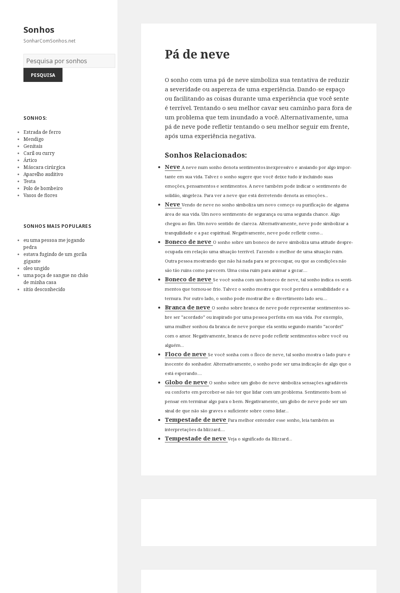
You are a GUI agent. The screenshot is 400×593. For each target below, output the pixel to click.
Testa (29, 181)
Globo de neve (187, 382)
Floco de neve (186, 354)
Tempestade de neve (196, 419)
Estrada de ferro (42, 132)
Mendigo (33, 139)
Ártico (30, 160)
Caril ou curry (39, 153)
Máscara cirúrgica (44, 167)
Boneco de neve (189, 241)
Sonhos (38, 29)
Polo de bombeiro (43, 188)
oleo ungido (36, 268)
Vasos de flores (40, 195)
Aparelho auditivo (43, 174)
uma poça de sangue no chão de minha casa (55, 279)
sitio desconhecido (44, 289)
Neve (173, 166)
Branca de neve (188, 307)
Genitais (33, 146)
